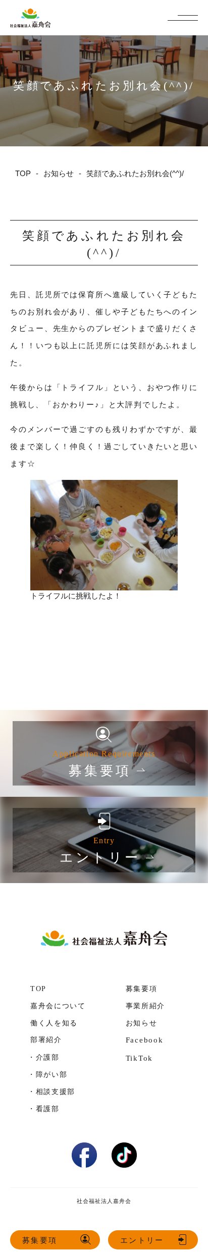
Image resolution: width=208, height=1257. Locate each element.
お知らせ (142, 1023)
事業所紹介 (145, 1006)
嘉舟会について (58, 1006)
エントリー (142, 1240)
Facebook (145, 1040)
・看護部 (44, 1109)
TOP (38, 989)
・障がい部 (47, 1074)
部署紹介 (46, 1040)
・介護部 (44, 1057)
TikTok (139, 1058)
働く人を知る (54, 1023)
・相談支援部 (51, 1091)
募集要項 (39, 1240)
